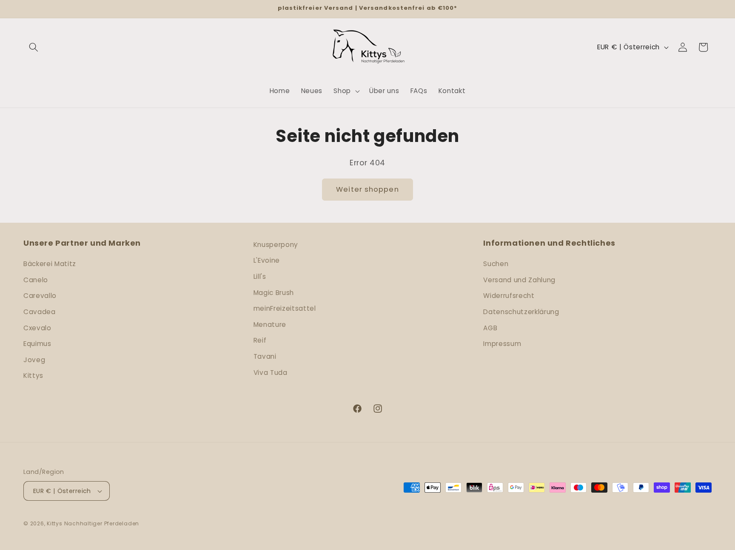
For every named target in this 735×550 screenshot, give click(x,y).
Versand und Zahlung (519, 279)
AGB (490, 327)
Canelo (35, 279)
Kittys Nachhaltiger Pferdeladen (93, 523)
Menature (270, 324)
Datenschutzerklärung (521, 311)
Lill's (260, 276)
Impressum (502, 343)
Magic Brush (274, 292)
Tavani (265, 356)
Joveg (34, 359)
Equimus (37, 343)
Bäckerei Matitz (49, 263)
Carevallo (40, 295)
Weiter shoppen (367, 189)
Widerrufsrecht (508, 295)
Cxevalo (37, 327)
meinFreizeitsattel (285, 308)
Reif (260, 340)
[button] (33, 47)
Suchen (495, 263)
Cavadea (39, 311)
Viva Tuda (271, 372)
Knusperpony (276, 244)
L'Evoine (267, 260)
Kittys (33, 375)
